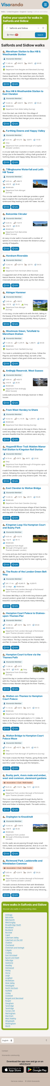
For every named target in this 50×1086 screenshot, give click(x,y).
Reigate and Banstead (14, 998)
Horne (7, 973)
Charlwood (9, 945)
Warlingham (10, 1013)
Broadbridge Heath (13, 925)
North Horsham (11, 988)
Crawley (8, 953)
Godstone (9, 963)
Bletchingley (10, 922)
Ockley (8, 993)
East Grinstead (11, 955)
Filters (13, 35)
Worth (7, 1026)
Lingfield (8, 978)
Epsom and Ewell (12, 958)
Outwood (9, 996)
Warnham (9, 1016)
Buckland (9, 930)
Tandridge (9, 1006)
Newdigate (9, 985)
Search (40, 35)
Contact (5, 1051)
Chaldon (8, 942)
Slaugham (9, 1003)
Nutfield (8, 990)
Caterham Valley (12, 937)
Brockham (9, 927)
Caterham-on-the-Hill (14, 940)
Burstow (8, 932)
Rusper (8, 1001)
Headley (8, 965)
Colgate (8, 950)
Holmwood (9, 968)
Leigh (7, 975)
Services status (17, 1081)
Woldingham (10, 1023)
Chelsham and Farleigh (14, 948)
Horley (8, 970)
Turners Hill (10, 1011)
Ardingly (8, 915)
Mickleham (9, 980)
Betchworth (10, 920)
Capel (7, 935)
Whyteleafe (9, 1021)
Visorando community (11, 1055)
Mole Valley (10, 983)
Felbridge (9, 960)
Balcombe (9, 917)
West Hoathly (10, 1018)
